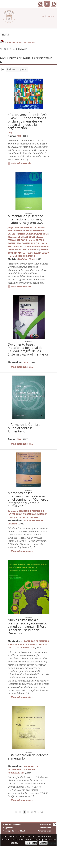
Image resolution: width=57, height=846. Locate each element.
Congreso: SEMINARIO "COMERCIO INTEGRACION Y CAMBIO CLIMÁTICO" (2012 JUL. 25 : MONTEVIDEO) (27, 514)
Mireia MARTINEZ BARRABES (24, 249)
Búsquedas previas (47, 4)
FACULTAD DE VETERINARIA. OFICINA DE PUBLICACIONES (23, 769)
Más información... (22, 163)
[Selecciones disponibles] (3, 69)
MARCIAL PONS (26, 259)
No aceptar (31, 842)
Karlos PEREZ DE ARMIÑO (22, 256)
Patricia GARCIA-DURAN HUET (32, 233)
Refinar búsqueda (16, 69)
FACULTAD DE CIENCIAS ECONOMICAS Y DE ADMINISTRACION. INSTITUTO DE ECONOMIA (28, 644)
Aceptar (43, 842)
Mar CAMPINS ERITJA (28, 243)
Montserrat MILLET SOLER (21, 236)
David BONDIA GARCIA (37, 246)
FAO (10, 132)
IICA (26, 362)
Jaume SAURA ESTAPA (38, 252)
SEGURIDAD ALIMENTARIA (21, 42)
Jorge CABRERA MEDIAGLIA (22, 227)
